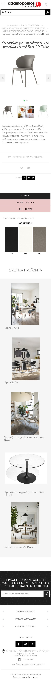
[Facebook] (19, 644)
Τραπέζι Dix (11, 382)
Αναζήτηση (47, 12)
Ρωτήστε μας (25, 209)
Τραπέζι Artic (11, 328)
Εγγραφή (46, 594)
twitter (29, 178)
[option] (25, 112)
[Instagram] (32, 644)
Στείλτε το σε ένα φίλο (29, 168)
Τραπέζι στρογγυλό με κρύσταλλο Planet (24, 493)
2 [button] (27, 100)
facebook (24, 178)
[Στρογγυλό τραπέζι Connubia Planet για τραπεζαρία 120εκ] (25, 523)
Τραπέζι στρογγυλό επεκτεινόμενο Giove (24, 439)
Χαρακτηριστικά (25, 202)
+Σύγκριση (22, 168)
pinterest (33, 178)
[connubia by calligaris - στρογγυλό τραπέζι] (26, 358)
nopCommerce (31, 677)
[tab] (25, 196)
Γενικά (25, 196)
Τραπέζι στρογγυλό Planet (19, 547)
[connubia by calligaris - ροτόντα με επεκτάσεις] (25, 413)
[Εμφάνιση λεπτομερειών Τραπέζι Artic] (25, 304)
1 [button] (24, 100)
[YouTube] (25, 644)
